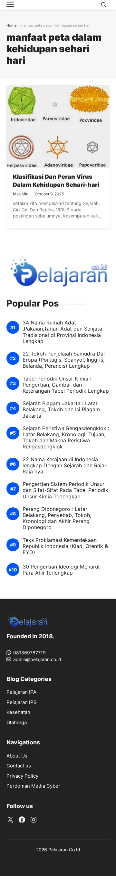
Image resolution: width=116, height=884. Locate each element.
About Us (16, 756)
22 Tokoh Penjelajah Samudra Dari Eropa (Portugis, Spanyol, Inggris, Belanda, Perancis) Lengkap (65, 360)
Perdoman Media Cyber (33, 786)
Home (11, 25)
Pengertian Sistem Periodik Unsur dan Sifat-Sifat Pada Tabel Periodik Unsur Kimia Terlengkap (65, 490)
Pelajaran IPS (21, 702)
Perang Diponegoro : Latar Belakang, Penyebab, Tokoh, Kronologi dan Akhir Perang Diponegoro (57, 518)
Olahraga (16, 722)
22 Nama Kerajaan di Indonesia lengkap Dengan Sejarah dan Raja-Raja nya (65, 465)
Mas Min (20, 194)
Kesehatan (18, 712)
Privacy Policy (22, 776)
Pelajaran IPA (21, 692)
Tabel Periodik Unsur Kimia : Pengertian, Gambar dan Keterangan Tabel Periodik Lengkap (66, 385)
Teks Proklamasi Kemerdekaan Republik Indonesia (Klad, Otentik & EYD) (65, 546)
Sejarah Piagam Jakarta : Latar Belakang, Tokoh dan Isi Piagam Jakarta (61, 409)
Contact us (18, 766)
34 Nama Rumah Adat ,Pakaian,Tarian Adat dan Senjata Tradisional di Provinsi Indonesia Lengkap (62, 332)
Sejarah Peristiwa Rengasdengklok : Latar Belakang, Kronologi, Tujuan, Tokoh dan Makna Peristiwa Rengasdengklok (66, 437)
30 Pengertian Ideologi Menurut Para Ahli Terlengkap (61, 570)
